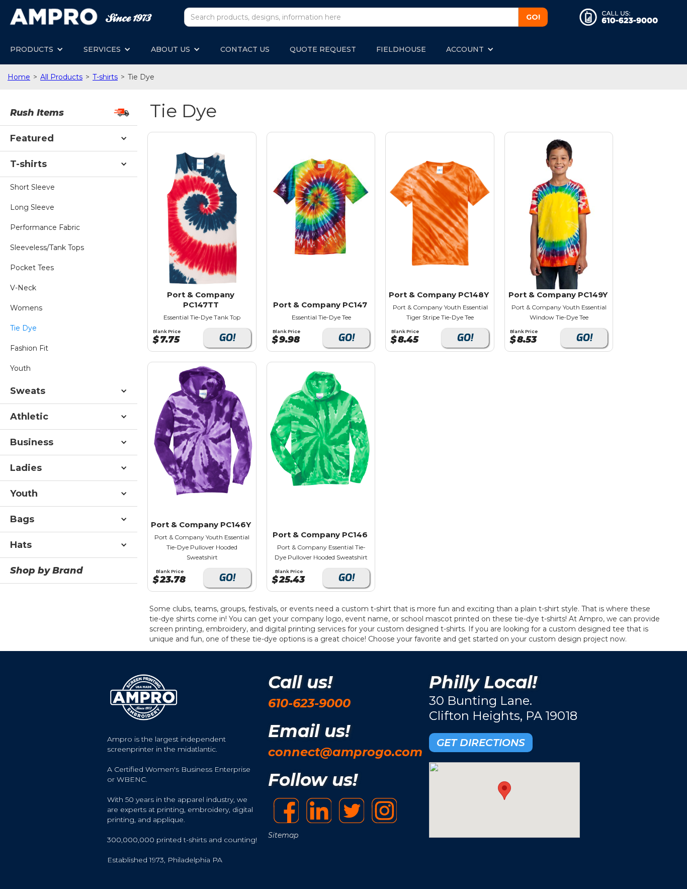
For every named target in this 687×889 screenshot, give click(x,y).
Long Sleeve (32, 207)
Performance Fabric (45, 227)
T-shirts (105, 77)
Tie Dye (23, 328)
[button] (36, 49)
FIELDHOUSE (401, 49)
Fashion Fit (29, 348)
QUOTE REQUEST (323, 49)
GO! (227, 338)
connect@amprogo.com (345, 752)
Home (19, 77)
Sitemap (283, 835)
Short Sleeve (32, 187)
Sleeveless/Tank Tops (47, 247)
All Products (61, 77)
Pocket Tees (32, 267)
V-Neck (23, 287)
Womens (26, 307)
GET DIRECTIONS (481, 743)
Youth (20, 368)
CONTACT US (245, 49)
